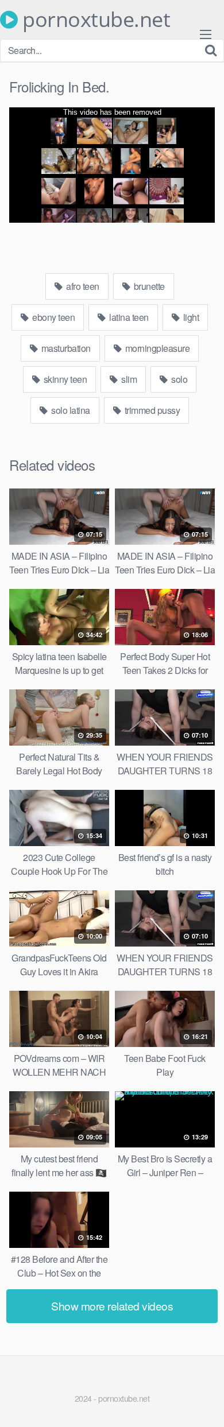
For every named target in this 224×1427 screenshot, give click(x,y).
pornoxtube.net (94, 19)
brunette (148, 286)
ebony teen (52, 317)
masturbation (65, 348)
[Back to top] (204, 1402)
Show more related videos (112, 1305)
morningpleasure (156, 348)
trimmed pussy (151, 410)
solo (178, 379)
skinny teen (64, 379)
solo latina (69, 410)
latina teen (128, 317)
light (190, 317)
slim (128, 379)
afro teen (81, 286)
